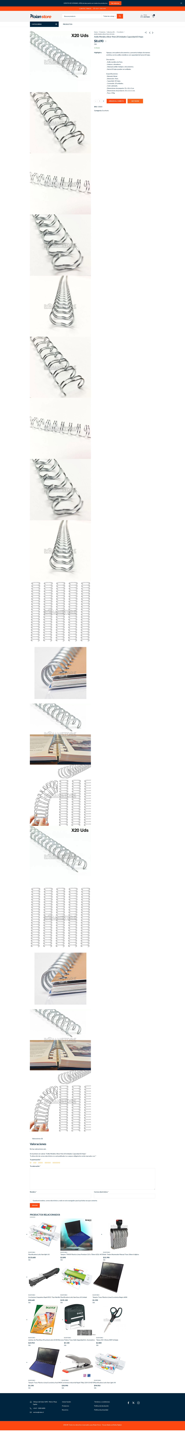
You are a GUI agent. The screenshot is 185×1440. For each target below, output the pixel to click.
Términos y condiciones (102, 1402)
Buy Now (135, 101)
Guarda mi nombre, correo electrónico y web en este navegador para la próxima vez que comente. (65, 1200)
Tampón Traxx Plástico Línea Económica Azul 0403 (45, 1382)
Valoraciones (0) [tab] (37, 1138)
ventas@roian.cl (38, 1412)
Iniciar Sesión (66, 1402)
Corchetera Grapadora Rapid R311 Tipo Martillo (44, 1297)
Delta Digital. (117, 1425)
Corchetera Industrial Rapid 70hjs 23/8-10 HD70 (78, 1382)
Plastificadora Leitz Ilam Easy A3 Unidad (73, 1297)
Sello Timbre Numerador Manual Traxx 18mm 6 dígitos (121, 1254)
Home (96, 32)
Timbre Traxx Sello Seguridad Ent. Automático (79, 1340)
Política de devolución (101, 1406)
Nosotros (65, 1410)
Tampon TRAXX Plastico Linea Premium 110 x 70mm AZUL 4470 (81, 1254)
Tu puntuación (35, 1159)
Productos (102, 32)
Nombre (33, 1192)
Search (120, 16)
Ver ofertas (115, 3)
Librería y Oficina (111, 32)
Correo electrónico (101, 1192)
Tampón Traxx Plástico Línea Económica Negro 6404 (109, 1297)
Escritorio (120, 32)
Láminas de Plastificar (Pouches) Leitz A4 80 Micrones (46, 1340)
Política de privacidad (101, 1410)
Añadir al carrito (116, 101)
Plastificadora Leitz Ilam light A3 (39, 1254)
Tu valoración (35, 1166)
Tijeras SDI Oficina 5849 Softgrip (107, 1340)
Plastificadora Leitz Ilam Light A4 (105, 1382)
